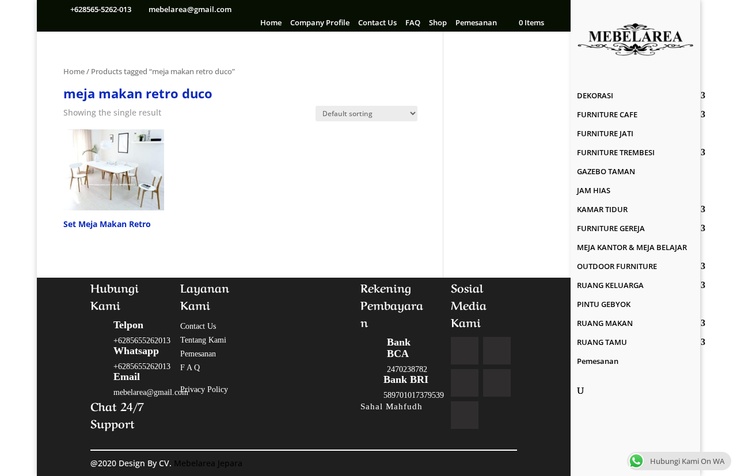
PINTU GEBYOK (603, 304)
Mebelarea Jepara (209, 463)
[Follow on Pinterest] (497, 383)
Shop (438, 23)
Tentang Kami (203, 340)
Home (271, 23)
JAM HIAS (593, 190)
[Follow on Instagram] (464, 383)
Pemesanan (476, 23)
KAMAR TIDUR (602, 209)
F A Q (190, 367)
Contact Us (377, 23)
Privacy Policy (204, 389)
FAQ (412, 23)
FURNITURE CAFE (607, 115)
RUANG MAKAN (605, 323)
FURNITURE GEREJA (611, 228)
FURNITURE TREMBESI (616, 153)
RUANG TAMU (602, 342)
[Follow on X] (497, 350)
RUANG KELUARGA (610, 285)
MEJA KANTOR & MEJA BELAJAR (632, 247)
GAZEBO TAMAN (606, 171)
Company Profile (319, 23)
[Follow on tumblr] (464, 415)
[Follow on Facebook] (464, 350)
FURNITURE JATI (605, 134)
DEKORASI (595, 96)
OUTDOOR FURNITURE (617, 266)
